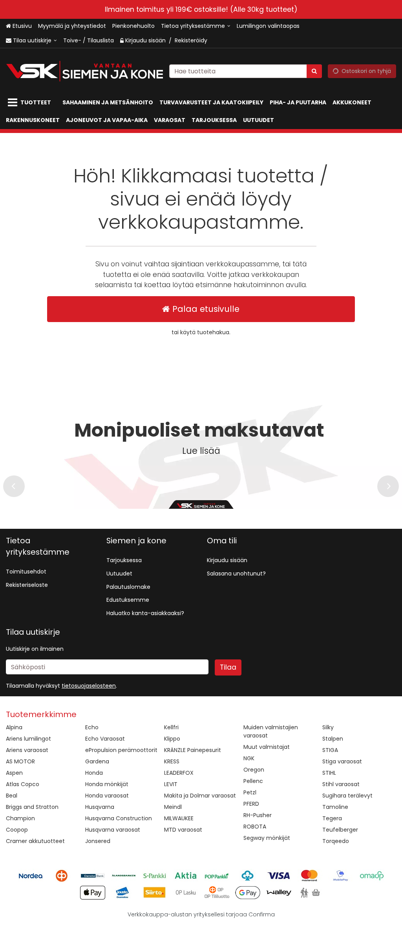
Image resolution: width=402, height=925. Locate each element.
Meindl (173, 807)
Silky (328, 727)
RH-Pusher (257, 815)
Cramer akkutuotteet (35, 841)
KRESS (171, 761)
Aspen (14, 773)
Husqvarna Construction (118, 818)
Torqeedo (335, 841)
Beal (11, 795)
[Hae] (314, 71)
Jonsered (97, 841)
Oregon (253, 770)
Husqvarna (99, 807)
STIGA (330, 750)
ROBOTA (254, 826)
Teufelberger (340, 830)
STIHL (329, 773)
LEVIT (170, 784)
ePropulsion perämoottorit (121, 750)
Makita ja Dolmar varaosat (200, 795)
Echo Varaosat (105, 739)
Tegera (332, 818)
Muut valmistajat (266, 747)
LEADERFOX (179, 773)
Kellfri (171, 727)
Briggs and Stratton (32, 807)
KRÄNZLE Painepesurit (192, 750)
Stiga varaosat (342, 761)
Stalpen (332, 739)
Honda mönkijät (106, 784)
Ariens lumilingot (28, 739)
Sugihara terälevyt (347, 795)
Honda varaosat (107, 795)
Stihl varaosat (341, 784)
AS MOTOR (20, 761)
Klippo (172, 739)
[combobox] (245, 71)
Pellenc (253, 781)
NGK (248, 758)
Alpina (14, 727)
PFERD (251, 804)
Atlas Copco (22, 784)
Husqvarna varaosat (112, 830)
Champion (20, 818)
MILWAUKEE (179, 818)
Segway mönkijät (266, 838)
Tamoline (335, 807)
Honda (94, 773)
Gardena (97, 761)
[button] (89, 686)
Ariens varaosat (27, 750)
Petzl (249, 792)
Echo (92, 727)
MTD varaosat (183, 830)
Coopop (17, 830)
